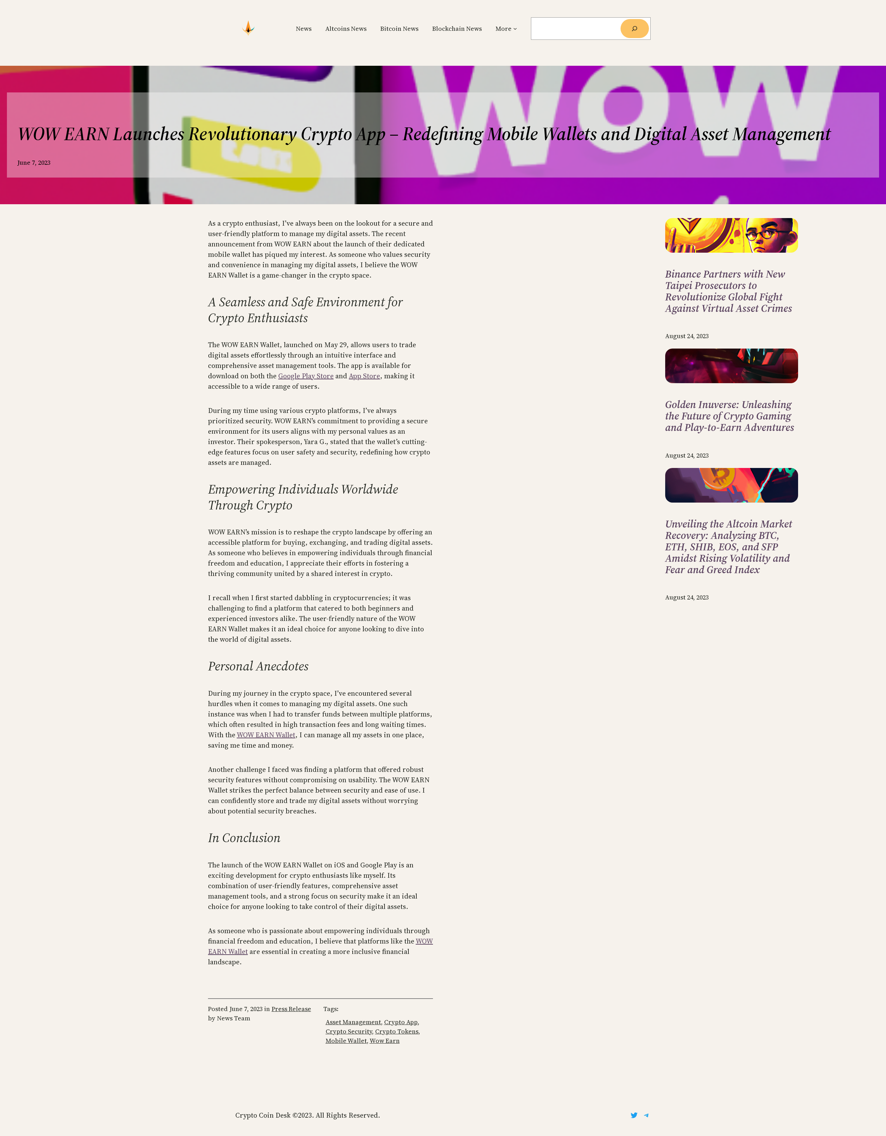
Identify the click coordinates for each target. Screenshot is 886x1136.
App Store (364, 376)
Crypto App (401, 1022)
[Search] (635, 28)
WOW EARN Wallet (266, 735)
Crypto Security (349, 1031)
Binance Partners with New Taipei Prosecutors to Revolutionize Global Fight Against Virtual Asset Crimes (728, 291)
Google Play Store (306, 376)
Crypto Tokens (396, 1031)
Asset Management (353, 1022)
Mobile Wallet (346, 1040)
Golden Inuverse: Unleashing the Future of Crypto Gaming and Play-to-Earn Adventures (729, 416)
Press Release (291, 1008)
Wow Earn (385, 1040)
